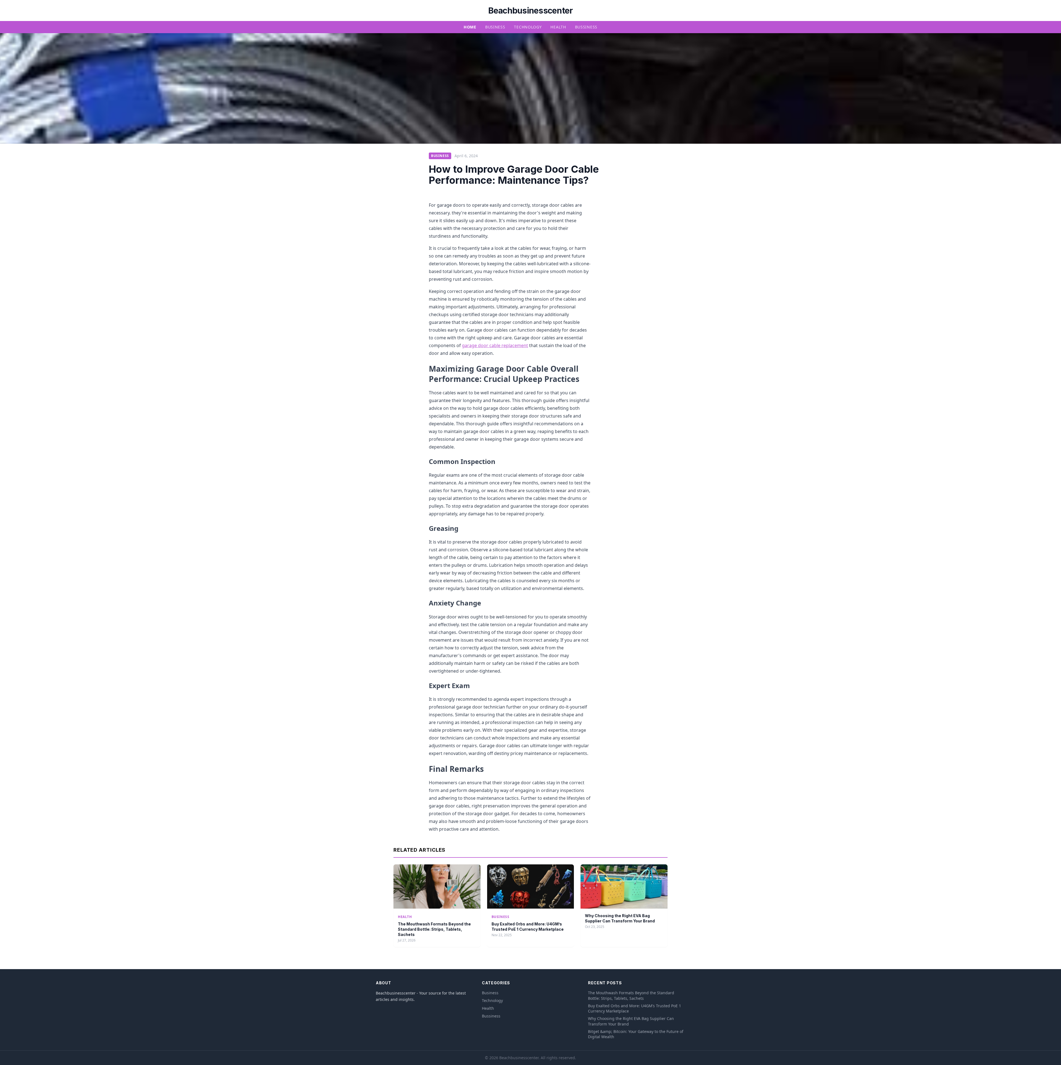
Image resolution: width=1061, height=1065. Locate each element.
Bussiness (586, 27)
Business (495, 27)
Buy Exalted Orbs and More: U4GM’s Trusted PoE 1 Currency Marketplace (634, 1008)
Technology (528, 27)
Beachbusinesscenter (530, 10)
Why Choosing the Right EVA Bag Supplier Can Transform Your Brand (631, 1021)
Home (470, 27)
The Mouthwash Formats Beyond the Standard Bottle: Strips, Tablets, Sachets (434, 929)
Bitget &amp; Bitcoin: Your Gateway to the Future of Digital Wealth (635, 1034)
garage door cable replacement (495, 345)
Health (558, 27)
